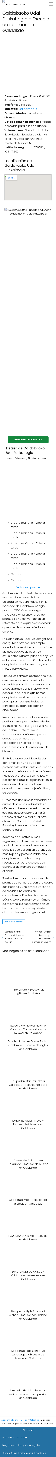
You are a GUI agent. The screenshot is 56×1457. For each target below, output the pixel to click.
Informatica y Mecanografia (25, 1445)
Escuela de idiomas (13, 921)
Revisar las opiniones (28, 587)
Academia (8, 1437)
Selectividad (26, 1453)
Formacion (22, 1437)
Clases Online (9, 1453)
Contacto (41, 1453)
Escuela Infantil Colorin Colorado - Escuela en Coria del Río (15, 936)
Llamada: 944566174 (28, 439)
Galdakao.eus (28, 109)
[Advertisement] (28, 63)
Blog (4, 1445)
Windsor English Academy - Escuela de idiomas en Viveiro (41, 936)
